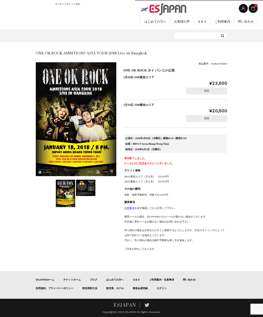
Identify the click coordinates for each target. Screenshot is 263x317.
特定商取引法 (89, 288)
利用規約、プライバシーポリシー (54, 288)
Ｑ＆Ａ (202, 21)
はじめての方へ (155, 21)
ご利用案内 (222, 21)
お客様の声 (182, 21)
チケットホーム (72, 279)
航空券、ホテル (115, 288)
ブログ (93, 279)
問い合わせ (246, 21)
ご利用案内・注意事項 (161, 279)
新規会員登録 (140, 288)
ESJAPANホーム (45, 279)
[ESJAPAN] (163, 9)
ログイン (162, 288)
